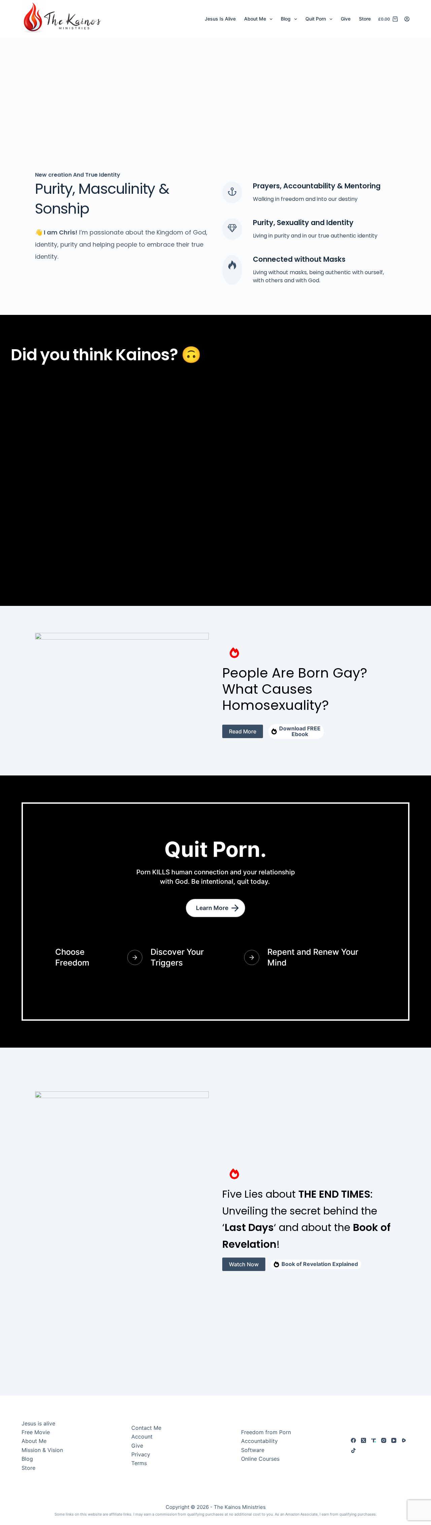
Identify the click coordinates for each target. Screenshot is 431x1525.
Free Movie (36, 1432)
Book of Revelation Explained (319, 1264)
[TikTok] (353, 1450)
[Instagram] (383, 1440)
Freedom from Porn (266, 1432)
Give (346, 19)
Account (142, 1436)
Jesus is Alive (220, 19)
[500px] (403, 1440)
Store (365, 19)
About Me (255, 19)
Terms (139, 1463)
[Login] (406, 19)
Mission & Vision (42, 1450)
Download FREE (300, 728)
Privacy (140, 1454)
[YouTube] (393, 1440)
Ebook (300, 734)
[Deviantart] (373, 1440)
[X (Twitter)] (363, 1440)
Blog (286, 19)
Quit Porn (315, 19)
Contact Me (146, 1427)
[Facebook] (353, 1440)
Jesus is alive (38, 1423)
